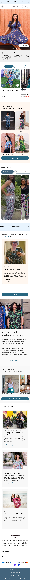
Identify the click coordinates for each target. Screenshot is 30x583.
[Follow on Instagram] (13, 578)
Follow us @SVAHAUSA (15, 398)
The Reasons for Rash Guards (13, 513)
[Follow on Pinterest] (17, 578)
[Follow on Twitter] (9, 578)
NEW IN (16, 66)
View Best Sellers (15, 294)
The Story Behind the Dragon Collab (13, 433)
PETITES (23, 66)
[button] (13, 48)
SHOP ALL (15, 158)
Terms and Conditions (15, 572)
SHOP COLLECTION (11, 197)
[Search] (23, 6)
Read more (8, 444)
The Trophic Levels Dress (12, 473)
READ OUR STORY (15, 360)
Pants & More (7, 171)
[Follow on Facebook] (5, 578)
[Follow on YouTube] (20, 578)
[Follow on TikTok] (24, 578)
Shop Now (5, 45)
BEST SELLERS (9, 66)
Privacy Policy (15, 575)
